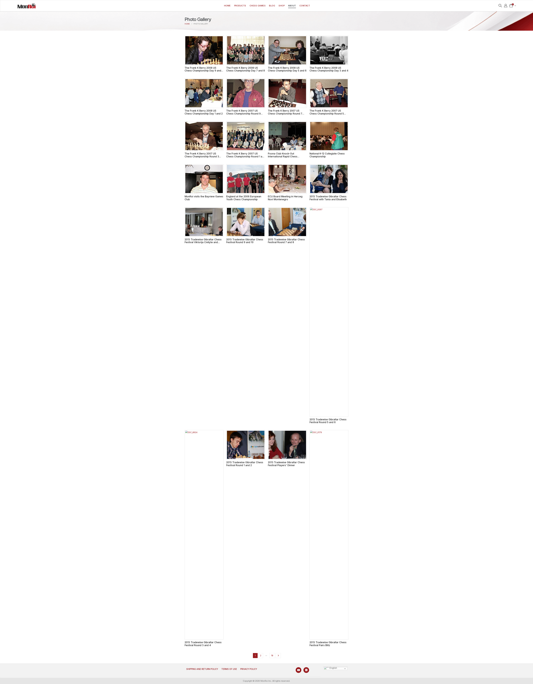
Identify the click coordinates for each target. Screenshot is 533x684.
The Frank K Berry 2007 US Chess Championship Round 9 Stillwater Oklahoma (243, 113)
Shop (282, 5)
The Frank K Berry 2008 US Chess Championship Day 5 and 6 (287, 69)
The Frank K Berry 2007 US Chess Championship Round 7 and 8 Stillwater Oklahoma (285, 113)
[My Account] (506, 5)
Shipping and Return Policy (202, 669)
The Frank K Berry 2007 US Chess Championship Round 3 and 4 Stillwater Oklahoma (202, 156)
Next (278, 655)
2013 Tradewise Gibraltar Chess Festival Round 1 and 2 (244, 464)
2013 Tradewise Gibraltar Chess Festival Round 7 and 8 (286, 241)
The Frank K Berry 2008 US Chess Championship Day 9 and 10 (203, 70)
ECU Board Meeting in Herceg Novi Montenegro (285, 198)
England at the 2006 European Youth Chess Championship (243, 198)
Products (240, 5)
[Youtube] (298, 670)
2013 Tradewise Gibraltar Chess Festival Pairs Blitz (328, 644)
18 (272, 655)
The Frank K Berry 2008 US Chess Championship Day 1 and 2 (204, 112)
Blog (272, 5)
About (292, 5)
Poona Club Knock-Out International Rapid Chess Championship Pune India (282, 156)
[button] (500, 5)
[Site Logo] (26, 5)
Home (227, 5)
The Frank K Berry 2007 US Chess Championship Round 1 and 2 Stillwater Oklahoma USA (245, 156)
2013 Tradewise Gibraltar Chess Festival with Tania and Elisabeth (328, 198)
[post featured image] (204, 50)
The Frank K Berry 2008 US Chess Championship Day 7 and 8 (245, 69)
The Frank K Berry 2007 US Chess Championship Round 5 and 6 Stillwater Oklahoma (327, 113)
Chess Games (258, 5)
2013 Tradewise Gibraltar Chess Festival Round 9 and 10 (244, 241)
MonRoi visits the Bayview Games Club (204, 198)
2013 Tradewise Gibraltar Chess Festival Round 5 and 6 (328, 421)
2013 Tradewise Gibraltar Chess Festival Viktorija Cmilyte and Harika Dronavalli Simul (203, 242)
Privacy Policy (248, 669)
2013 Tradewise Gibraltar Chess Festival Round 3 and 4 (203, 644)
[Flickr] (306, 670)
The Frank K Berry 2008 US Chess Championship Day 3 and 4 (329, 69)
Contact (304, 5)
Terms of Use (229, 669)
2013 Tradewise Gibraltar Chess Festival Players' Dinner (286, 464)
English (333, 668)
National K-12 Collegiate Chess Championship (327, 155)
